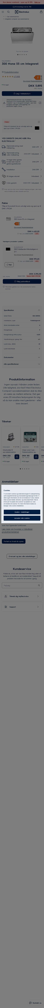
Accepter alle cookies (22, 518)
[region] (22, 504)
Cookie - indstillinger (22, 512)
